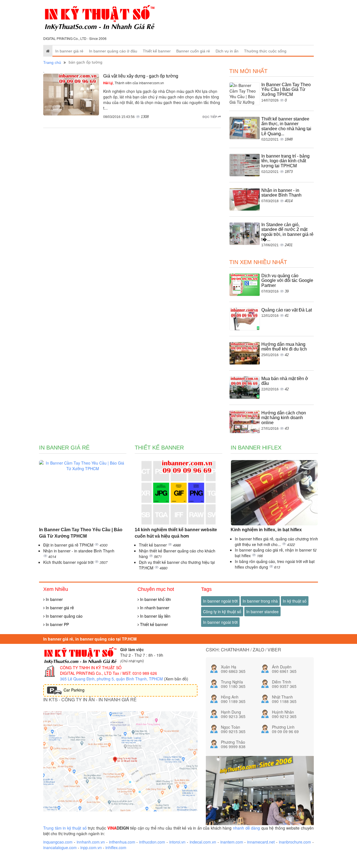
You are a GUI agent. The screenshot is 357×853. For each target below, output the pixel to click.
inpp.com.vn (91, 847)
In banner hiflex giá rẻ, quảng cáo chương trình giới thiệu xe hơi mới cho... (276, 541)
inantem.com (231, 842)
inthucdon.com (152, 842)
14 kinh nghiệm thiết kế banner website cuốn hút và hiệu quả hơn (176, 532)
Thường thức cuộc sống (265, 51)
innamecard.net (261, 842)
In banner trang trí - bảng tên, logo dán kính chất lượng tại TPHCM (285, 161)
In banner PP (57, 624)
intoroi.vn (177, 842)
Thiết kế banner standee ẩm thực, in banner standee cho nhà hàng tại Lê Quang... (286, 126)
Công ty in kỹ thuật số (222, 611)
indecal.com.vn (203, 842)
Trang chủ (52, 62)
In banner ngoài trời (220, 601)
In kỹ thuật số (295, 601)
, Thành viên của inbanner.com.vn (133, 82)
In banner (54, 599)
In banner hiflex (256, 447)
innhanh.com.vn (91, 842)
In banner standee (262, 611)
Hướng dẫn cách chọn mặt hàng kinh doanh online (283, 417)
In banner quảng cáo (64, 616)
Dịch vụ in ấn (227, 51)
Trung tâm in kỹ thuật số (65, 828)
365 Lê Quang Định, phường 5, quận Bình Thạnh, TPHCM (111, 679)
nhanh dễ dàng (246, 828)
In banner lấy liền (154, 616)
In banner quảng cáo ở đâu (113, 51)
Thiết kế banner (157, 51)
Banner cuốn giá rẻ (193, 51)
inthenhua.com (122, 842)
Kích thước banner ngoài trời (69, 562)
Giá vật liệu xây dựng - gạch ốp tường (140, 76)
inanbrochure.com (295, 842)
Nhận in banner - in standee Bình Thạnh (281, 193)
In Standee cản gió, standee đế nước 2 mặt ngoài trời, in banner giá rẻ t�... (287, 232)
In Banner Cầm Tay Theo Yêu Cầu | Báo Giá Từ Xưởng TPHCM (286, 89)
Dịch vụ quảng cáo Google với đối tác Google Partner (287, 280)
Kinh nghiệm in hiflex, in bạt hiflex (266, 529)
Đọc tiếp (210, 117)
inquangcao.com (58, 842)
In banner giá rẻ (69, 51)
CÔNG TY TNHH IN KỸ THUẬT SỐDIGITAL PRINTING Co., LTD (91, 670)
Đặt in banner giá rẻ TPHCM (69, 545)
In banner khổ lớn (155, 599)
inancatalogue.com (60, 847)
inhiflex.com (115, 847)
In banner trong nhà (260, 601)
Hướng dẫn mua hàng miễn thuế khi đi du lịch (284, 347)
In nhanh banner (154, 607)
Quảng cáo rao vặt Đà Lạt (286, 310)
